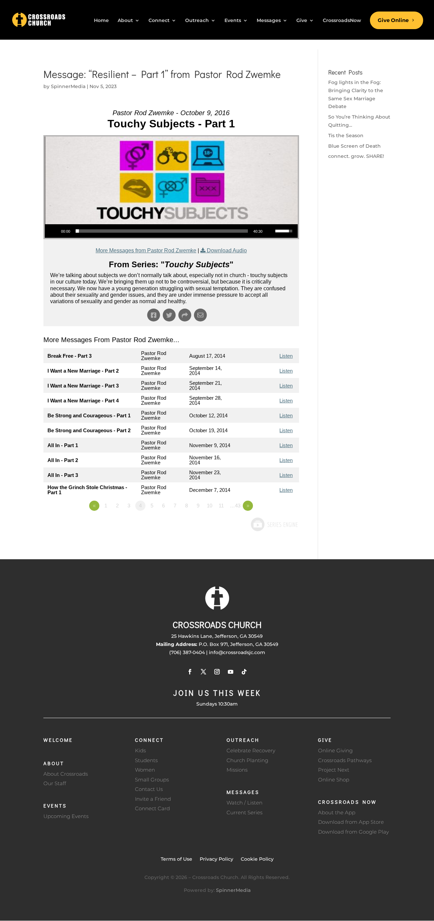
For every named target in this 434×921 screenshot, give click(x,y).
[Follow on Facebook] (189, 671)
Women (145, 770)
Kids (140, 750)
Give (325, 739)
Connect (149, 739)
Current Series (244, 812)
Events (55, 805)
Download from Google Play (353, 832)
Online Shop (333, 779)
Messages (242, 792)
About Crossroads (65, 774)
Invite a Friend (153, 799)
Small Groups (152, 779)
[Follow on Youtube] (230, 671)
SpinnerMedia (68, 86)
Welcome (58, 739)
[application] (171, 231)
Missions (237, 770)
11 (221, 505)
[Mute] (270, 231)
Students (146, 760)
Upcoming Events (65, 816)
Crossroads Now (347, 801)
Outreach (242, 739)
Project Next (333, 770)
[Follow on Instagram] (217, 671)
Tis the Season (345, 135)
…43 (235, 505)
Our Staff (54, 783)
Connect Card (152, 808)
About (53, 763)
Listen (286, 356)
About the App (336, 812)
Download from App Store (351, 822)
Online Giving (335, 750)
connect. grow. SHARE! (356, 156)
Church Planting (247, 760)
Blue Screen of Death (354, 146)
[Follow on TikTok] (244, 671)
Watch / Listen (244, 802)
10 (209, 505)
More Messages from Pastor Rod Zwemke (146, 250)
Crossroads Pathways (345, 760)
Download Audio (227, 250)
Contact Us (149, 789)
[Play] (53, 231)
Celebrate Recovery (250, 750)
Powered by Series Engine (274, 524)
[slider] (162, 231)
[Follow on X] (203, 671)
